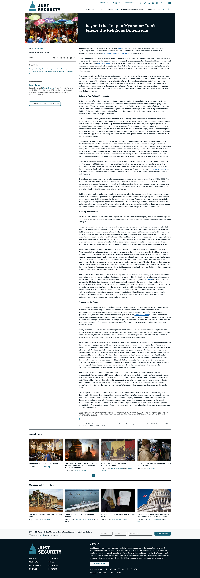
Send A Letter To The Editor (46, 104)
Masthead (104, 3)
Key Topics (90, 10)
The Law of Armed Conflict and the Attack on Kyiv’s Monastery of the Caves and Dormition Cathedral (82, 465)
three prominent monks (157, 169)
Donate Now (99, 564)
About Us (33, 558)
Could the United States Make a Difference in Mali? (113, 464)
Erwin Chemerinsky (154, 519)
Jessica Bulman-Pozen (119, 519)
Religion (55, 71)
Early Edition (36, 535)
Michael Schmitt (80, 471)
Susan (35, 85)
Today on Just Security (53, 535)
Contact (33, 569)
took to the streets (104, 63)
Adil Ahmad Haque (45, 467)
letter (150, 280)
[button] (169, 9)
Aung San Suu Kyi (35, 69)
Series (101, 10)
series (120, 48)
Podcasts (151, 10)
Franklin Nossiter (117, 469)
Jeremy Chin (79, 519)
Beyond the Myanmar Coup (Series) (54, 69)
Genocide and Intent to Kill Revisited (43, 463)
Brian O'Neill (151, 469)
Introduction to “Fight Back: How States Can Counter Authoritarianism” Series (153, 515)
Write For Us (35, 565)
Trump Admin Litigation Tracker (132, 10)
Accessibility (116, 573)
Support (116, 3)
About (160, 10)
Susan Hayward (37, 48)
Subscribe (161, 534)
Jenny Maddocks (45, 519)
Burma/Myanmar (35, 71)
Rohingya (62, 71)
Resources (112, 10)
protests (49, 71)
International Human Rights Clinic (115, 53)
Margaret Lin (89, 519)
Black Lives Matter (141, 315)
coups (44, 71)
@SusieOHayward (48, 88)
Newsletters (129, 3)
